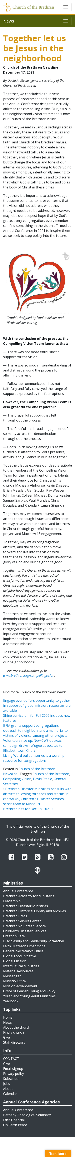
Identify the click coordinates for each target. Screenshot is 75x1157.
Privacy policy (13, 1073)
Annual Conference (18, 891)
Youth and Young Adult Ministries (29, 996)
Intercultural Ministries (21, 966)
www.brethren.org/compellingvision (28, 675)
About (8, 1088)
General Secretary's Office (23, 951)
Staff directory (14, 1042)
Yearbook (10, 1001)
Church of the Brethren (50, 774)
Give (6, 1037)
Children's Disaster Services (24, 931)
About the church (16, 1027)
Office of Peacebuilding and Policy (29, 991)
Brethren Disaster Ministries (25, 906)
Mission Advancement (20, 986)
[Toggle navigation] (66, 7)
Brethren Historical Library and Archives (34, 911)
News (7, 1022)
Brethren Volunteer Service (24, 926)
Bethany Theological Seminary (27, 1115)
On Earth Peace (15, 1125)
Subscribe (11, 1078)
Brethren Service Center (22, 921)
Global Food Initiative (19, 956)
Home (7, 1017)
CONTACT (11, 1058)
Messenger (12, 976)
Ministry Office (14, 981)
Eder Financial (14, 1120)
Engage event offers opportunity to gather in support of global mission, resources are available (37, 705)
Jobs (6, 1083)
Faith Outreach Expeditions (24, 946)
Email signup (13, 1068)
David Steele (42, 779)
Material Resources (18, 971)
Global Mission (14, 961)
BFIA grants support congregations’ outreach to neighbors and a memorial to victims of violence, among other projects (35, 730)
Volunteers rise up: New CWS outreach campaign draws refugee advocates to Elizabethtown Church (33, 745)
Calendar (10, 1093)
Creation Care (14, 936)
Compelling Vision (17, 779)
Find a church (13, 1032)
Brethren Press (15, 916)
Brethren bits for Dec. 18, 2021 (27, 809)
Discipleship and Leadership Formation (33, 941)
